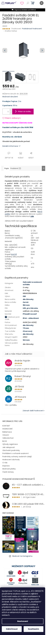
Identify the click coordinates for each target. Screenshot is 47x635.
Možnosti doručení (10, 97)
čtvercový (27, 331)
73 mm (26, 328)
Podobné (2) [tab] (15, 168)
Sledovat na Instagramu (22, 556)
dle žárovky (28, 299)
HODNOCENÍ (7, 429)
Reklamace (7, 432)
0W (24, 296)
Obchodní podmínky (11, 450)
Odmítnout (12, 629)
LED (24, 308)
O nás (4, 462)
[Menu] (41, 3)
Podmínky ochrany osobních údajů (17, 456)
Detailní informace (10, 146)
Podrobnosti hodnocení (32, 29)
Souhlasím (33, 629)
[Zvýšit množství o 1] (11, 110)
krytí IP (14, 254)
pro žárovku (32, 308)
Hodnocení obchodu (11, 459)
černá (25, 302)
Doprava (6, 466)
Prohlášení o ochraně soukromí (15, 453)
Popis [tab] (6, 168)
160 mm (26, 305)
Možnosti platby (9, 469)
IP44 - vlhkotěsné (31, 318)
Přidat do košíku (24, 111)
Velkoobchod (7, 438)
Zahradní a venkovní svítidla (32, 283)
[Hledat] (27, 3)
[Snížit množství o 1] (11, 113)
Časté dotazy (8, 472)
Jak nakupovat (8, 447)
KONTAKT (6, 426)
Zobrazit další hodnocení (33, 410)
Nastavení (22, 621)
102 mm (26, 340)
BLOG (4, 441)
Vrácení (5, 435)
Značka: (11, 31)
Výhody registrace (10, 444)
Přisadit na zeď (30, 314)
